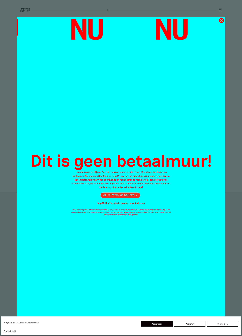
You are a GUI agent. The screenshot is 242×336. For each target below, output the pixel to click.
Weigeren (190, 324)
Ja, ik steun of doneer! (119, 195)
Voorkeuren (222, 324)
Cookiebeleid (10, 331)
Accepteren (157, 324)
